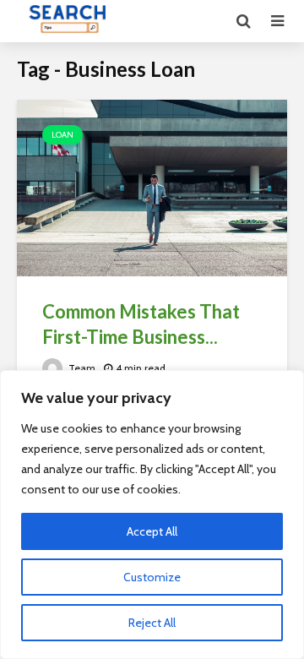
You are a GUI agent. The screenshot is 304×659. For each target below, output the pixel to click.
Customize (152, 577)
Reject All (152, 622)
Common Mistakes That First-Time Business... (141, 324)
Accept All (152, 531)
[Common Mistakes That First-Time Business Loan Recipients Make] (152, 189)
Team (80, 368)
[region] (152, 514)
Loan (62, 134)
